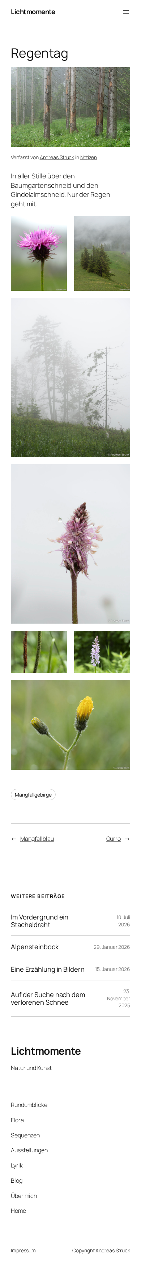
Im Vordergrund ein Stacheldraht (39, 920)
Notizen (88, 157)
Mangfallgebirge (33, 794)
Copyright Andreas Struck (101, 1250)
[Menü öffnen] (125, 12)
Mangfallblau (37, 839)
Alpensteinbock (35, 947)
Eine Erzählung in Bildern (48, 969)
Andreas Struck (57, 157)
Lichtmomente (33, 11)
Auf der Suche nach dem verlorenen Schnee (48, 998)
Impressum (23, 1250)
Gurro (113, 839)
